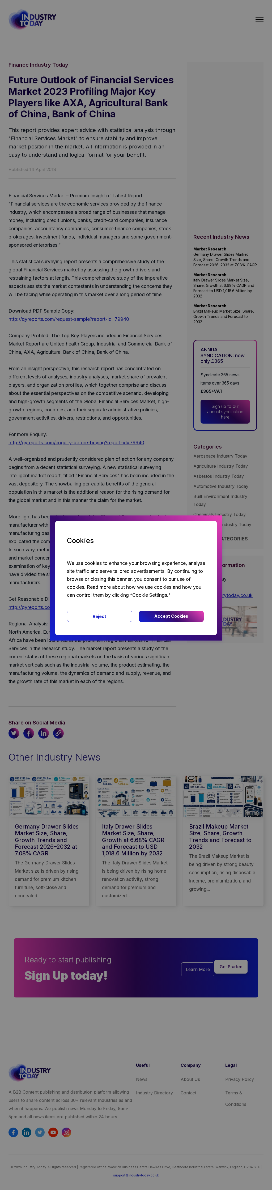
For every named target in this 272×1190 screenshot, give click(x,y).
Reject (99, 616)
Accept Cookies (171, 616)
